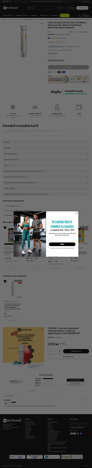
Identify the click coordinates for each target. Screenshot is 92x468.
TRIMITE (62, 244)
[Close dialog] (76, 213)
